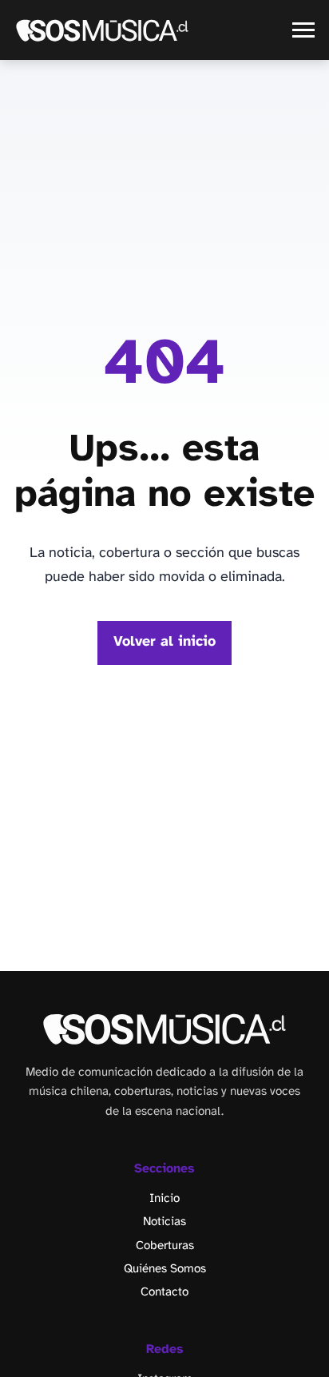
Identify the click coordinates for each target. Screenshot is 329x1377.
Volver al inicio (164, 642)
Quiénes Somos (165, 1269)
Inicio (164, 1198)
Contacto (164, 1292)
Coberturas (165, 1246)
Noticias (164, 1222)
